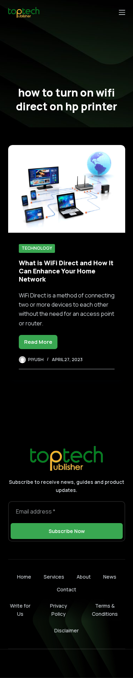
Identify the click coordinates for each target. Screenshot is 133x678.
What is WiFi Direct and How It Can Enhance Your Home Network (66, 271)
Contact (66, 589)
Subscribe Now (67, 531)
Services (54, 577)
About (84, 577)
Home (24, 577)
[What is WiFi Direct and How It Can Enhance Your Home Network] (66, 189)
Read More (40, 343)
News (109, 577)
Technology (37, 248)
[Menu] (122, 12)
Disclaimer (66, 630)
